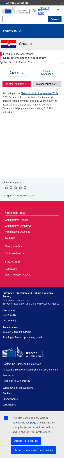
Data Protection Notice (17, 274)
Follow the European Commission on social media (30, 369)
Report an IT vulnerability (16, 381)
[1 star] (6, 187)
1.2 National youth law (63, 62)
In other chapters (15, 84)
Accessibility (9, 320)
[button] (35, 10)
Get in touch (9, 315)
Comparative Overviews (18, 226)
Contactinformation (47, 72)
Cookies (7, 393)
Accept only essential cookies (33, 450)
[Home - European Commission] (17, 10)
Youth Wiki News (14, 253)
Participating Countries (17, 231)
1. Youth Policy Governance (1, 62)
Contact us (11, 268)
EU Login (10, 237)
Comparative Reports (16, 220)
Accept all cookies (26, 440)
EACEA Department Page (16, 331)
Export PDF (18, 73)
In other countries (45, 84)
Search (55, 19)
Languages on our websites (17, 387)
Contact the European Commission (21, 364)
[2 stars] (8, 187)
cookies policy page (24, 422)
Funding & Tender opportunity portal (22, 337)
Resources (8, 375)
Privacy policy (10, 399)
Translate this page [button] (43, 10)
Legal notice (9, 404)
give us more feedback (20, 195)
